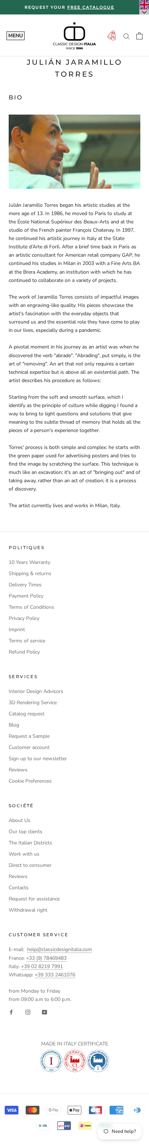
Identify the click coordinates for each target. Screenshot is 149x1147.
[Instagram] (27, 1011)
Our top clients (25, 831)
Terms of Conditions (31, 607)
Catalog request (26, 713)
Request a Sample (29, 736)
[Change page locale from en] (144, 7)
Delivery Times (25, 584)
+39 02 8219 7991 (42, 966)
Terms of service (27, 640)
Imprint (17, 629)
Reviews (18, 769)
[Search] (126, 36)
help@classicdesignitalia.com (59, 949)
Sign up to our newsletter (38, 758)
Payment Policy (26, 595)
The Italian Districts (30, 842)
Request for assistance (34, 898)
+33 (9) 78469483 (46, 958)
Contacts (19, 887)
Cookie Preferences (30, 781)
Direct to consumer (30, 865)
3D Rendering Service (33, 702)
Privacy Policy (24, 618)
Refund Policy (24, 652)
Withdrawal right (28, 910)
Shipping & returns (30, 573)
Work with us (24, 854)
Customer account (29, 747)
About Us (19, 820)
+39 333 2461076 (55, 974)
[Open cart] (139, 35)
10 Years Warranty (29, 562)
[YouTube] (44, 1011)
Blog (14, 725)
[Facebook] (11, 1011)
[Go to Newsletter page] (111, 36)
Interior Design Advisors (36, 691)
